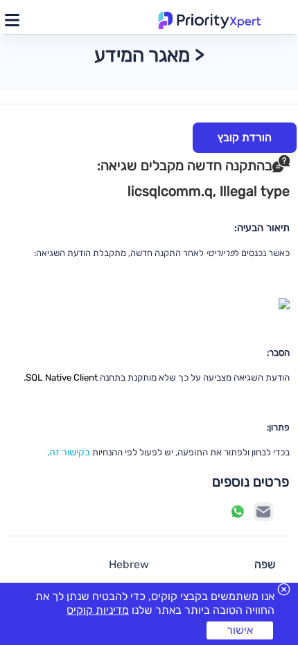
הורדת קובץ (245, 137)
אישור (240, 630)
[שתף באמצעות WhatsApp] (237, 511)
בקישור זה (69, 452)
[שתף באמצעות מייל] (263, 511)
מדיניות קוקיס (98, 610)
